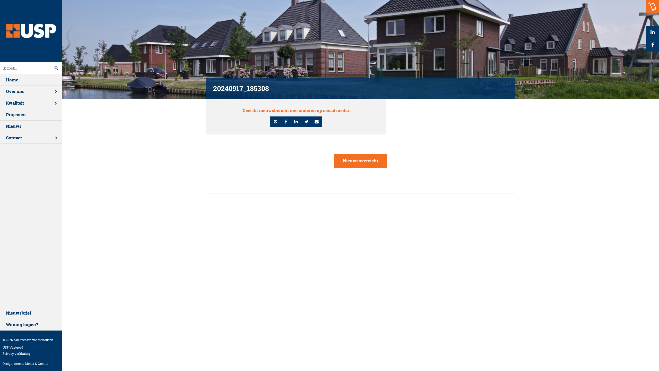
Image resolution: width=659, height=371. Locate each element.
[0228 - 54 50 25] (652, 6)
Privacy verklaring (16, 353)
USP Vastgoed (13, 347)
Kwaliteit (15, 103)
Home (12, 80)
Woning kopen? (22, 324)
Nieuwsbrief (18, 313)
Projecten (16, 114)
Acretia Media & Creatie (31, 363)
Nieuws (14, 126)
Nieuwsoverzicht (360, 161)
